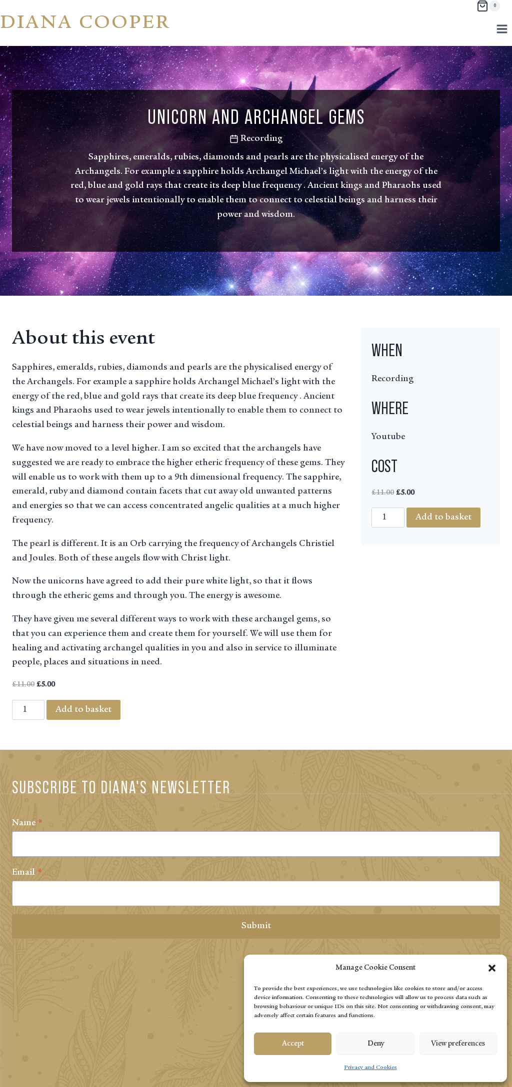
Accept (293, 1044)
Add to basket (84, 709)
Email (27, 872)
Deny (376, 1044)
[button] (492, 968)
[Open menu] (502, 28)
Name (27, 823)
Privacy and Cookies (370, 1068)
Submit (256, 926)
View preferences (458, 1044)
